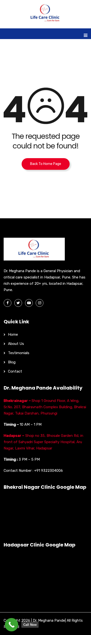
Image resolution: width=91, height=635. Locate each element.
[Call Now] (11, 624)
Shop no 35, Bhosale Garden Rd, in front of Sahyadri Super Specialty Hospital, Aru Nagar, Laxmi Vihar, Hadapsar (43, 441)
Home (13, 334)
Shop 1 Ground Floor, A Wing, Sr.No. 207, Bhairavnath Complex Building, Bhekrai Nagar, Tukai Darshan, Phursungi (45, 407)
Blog (12, 362)
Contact (15, 371)
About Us (16, 344)
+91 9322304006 (48, 470)
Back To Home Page (45, 164)
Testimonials (18, 353)
